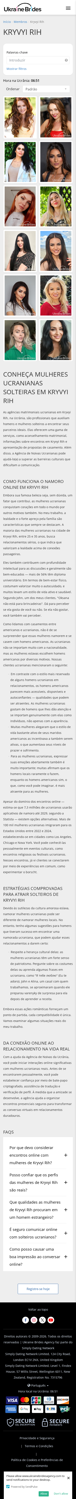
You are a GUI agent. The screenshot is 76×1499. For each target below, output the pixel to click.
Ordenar (13, 89)
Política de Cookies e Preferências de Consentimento (37, 1463)
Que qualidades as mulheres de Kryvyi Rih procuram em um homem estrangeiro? (35, 1210)
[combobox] (46, 89)
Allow (43, 1493)
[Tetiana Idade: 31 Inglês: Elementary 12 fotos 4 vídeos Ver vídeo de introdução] (20, 295)
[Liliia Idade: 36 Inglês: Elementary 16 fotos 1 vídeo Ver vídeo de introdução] (20, 251)
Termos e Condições (39, 1446)
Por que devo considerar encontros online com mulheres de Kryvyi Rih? (31, 1155)
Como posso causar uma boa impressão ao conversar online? (35, 1257)
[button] (66, 60)
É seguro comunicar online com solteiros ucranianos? (33, 1233)
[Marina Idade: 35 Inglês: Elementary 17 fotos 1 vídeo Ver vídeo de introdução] (56, 162)
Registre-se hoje (38, 1289)
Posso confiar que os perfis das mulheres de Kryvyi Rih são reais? (34, 1182)
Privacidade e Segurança (37, 1438)
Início (7, 22)
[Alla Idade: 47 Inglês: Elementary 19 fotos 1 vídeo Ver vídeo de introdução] (20, 162)
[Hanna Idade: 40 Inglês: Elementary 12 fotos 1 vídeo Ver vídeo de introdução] (20, 206)
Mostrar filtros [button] (17, 69)
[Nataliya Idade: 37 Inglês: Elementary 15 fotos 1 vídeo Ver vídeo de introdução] (56, 117)
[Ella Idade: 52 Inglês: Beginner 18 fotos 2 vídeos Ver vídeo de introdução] (56, 295)
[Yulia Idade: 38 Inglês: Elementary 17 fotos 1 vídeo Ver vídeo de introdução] (20, 117)
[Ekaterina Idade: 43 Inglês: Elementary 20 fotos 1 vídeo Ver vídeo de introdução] (56, 206)
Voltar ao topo (38, 1309)
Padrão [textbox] (31, 89)
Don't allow (61, 1493)
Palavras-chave (17, 52)
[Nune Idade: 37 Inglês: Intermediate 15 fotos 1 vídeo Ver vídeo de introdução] (56, 340)
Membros (20, 22)
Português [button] (38, 1385)
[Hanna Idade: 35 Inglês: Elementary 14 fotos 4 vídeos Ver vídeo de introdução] (56, 251)
